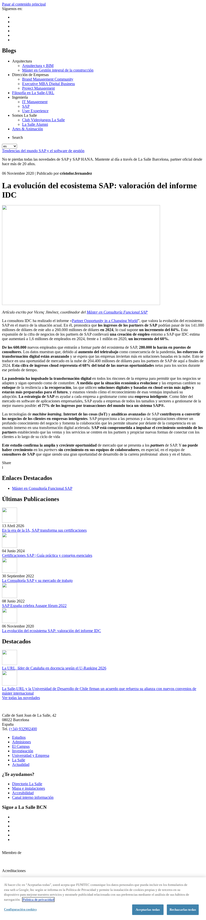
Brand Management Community (47, 79)
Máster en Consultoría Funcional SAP (117, 312)
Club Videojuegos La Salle (43, 120)
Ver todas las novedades (21, 698)
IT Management (34, 102)
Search (17, 137)
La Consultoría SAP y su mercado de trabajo (37, 580)
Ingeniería (20, 97)
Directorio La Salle (27, 784)
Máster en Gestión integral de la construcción (57, 70)
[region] (103, 898)
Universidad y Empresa (30, 755)
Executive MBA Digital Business (48, 84)
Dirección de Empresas (30, 75)
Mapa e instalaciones (28, 788)
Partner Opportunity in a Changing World (105, 321)
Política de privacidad (38, 899)
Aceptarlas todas (148, 909)
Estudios (19, 737)
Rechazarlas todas (183, 909)
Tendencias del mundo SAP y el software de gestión (43, 151)
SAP (26, 106)
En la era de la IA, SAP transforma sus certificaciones (44, 530)
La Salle (18, 760)
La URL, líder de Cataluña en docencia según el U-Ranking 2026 (54, 668)
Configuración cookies (20, 909)
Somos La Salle (24, 115)
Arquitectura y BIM (38, 66)
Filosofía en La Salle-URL (33, 93)
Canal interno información (33, 797)
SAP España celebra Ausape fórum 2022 (34, 605)
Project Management (38, 88)
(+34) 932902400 (23, 729)
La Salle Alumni (35, 124)
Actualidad (20, 764)
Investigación (22, 751)
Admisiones (21, 742)
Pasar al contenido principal (24, 4)
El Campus (21, 746)
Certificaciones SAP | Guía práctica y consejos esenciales (47, 555)
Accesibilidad (23, 793)
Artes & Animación (27, 129)
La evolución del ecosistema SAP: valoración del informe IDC (51, 631)
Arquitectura (22, 61)
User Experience (35, 111)
